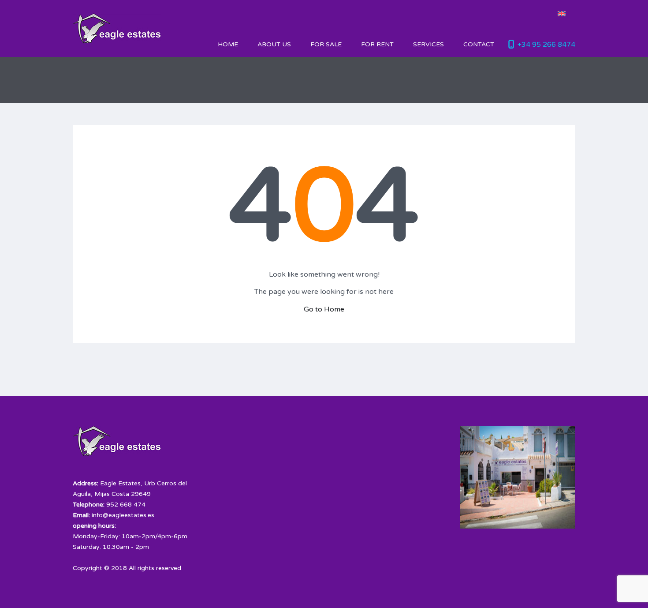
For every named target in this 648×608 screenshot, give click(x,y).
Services (428, 44)
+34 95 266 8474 (546, 44)
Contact (478, 44)
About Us (274, 44)
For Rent (377, 44)
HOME (228, 44)
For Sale (326, 44)
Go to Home (324, 309)
